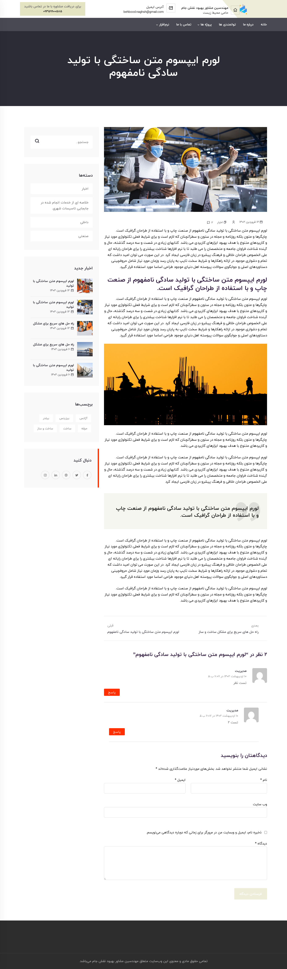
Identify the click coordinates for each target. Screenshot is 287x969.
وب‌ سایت (260, 804)
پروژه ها (206, 24)
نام (263, 780)
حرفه (84, 428)
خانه (264, 24)
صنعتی (83, 236)
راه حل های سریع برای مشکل (53, 323)
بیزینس (64, 418)
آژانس (83, 418)
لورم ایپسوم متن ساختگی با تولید (53, 283)
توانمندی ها (227, 24)
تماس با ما (183, 24)
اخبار (220, 222)
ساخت (67, 428)
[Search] (61, 137)
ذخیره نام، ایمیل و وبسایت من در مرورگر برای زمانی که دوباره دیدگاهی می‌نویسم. (204, 832)
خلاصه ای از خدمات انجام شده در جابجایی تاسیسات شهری (64, 205)
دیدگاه (261, 843)
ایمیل (180, 780)
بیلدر (46, 418)
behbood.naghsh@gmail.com (144, 11)
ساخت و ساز (45, 428)
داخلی (84, 222)
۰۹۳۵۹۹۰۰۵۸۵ (52, 11)
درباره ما (248, 24)
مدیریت (240, 671)
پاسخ (112, 692)
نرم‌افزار (164, 24)
